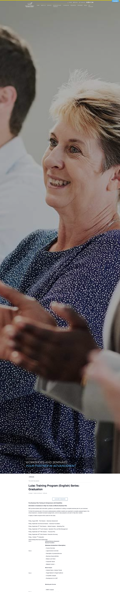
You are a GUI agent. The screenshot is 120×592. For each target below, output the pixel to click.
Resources (73, 5)
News (85, 5)
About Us (43, 5)
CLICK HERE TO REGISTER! (60, 499)
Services (49, 5)
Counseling (66, 5)
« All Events (31, 477)
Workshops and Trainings (57, 6)
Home (38, 5)
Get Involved (90, 6)
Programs (80, 5)
